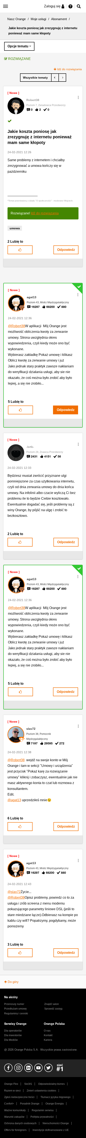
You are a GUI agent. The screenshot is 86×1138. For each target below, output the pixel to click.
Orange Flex (11, 1083)
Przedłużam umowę (15, 1008)
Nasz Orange (16, 19)
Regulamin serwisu (43, 1110)
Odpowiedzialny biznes (51, 1083)
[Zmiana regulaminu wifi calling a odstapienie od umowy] (55, 77)
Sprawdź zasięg (53, 1008)
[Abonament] (36, 77)
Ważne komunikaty (15, 1110)
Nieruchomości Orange (56, 1123)
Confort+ (9, 1103)
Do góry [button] (13, 982)
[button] (78, 97)
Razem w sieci (12, 1090)
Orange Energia (55, 1103)
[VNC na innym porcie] (62, 77)
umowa (15, 228)
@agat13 (14, 800)
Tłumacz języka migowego (55, 1097)
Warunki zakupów (14, 1116)
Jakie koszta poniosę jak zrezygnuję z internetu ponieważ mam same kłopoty (40, 137)
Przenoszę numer (14, 1004)
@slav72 (14, 892)
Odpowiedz (66, 249)
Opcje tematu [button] (18, 46)
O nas (47, 1030)
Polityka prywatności (42, 1116)
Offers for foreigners (15, 1130)
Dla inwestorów (13, 1035)
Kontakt (48, 1035)
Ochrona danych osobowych (20, 1123)
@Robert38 (16, 326)
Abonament (59, 19)
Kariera (48, 1039)
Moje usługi (38, 19)
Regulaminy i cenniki (16, 1013)
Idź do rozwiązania (69, 69)
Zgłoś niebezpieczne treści (19, 1097)
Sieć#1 (28, 1083)
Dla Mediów (11, 1039)
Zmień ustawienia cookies (41, 1090)
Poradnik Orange (29, 1103)
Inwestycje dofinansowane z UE (51, 1130)
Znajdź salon (51, 1004)
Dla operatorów (13, 1030)
